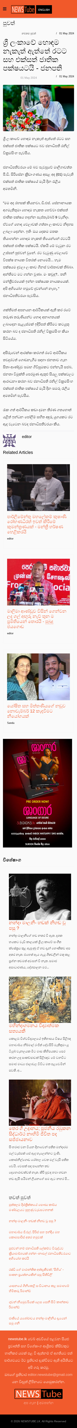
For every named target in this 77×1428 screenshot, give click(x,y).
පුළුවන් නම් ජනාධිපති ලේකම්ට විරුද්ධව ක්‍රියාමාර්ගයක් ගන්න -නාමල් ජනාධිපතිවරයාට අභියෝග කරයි (40, 1253)
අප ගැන (30, 1403)
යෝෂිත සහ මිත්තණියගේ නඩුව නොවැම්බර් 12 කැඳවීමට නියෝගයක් (36, 711)
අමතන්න (46, 1403)
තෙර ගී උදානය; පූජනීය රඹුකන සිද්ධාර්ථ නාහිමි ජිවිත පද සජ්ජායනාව (39, 1134)
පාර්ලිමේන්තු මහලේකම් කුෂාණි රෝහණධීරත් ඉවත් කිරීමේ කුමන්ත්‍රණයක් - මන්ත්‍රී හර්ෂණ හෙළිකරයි (37, 524)
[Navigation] (5, 9)
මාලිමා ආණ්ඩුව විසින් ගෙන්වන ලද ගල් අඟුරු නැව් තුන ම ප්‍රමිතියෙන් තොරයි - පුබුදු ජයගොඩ (36, 619)
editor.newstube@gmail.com (50, 1375)
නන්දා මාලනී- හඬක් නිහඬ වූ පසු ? (32, 1221)
